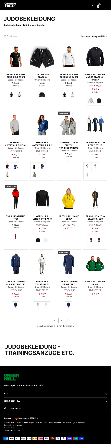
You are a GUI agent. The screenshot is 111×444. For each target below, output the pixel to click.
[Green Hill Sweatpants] (42, 264)
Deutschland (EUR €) (27, 418)
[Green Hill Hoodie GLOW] (69, 198)
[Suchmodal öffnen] (93, 5)
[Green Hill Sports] (10, 5)
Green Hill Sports (28, 422)
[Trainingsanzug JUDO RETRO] (69, 264)
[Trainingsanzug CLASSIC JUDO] (95, 198)
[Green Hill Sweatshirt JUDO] (42, 124)
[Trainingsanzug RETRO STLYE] (95, 124)
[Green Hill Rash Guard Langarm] (69, 56)
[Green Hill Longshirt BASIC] (42, 198)
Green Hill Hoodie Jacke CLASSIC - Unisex (95, 77)
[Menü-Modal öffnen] (106, 5)
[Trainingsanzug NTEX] (16, 198)
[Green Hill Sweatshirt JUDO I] (16, 124)
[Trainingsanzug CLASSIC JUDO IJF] (16, 264)
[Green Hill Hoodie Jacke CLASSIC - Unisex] (95, 56)
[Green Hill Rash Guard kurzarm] (16, 56)
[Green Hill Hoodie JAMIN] (95, 264)
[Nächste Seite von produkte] (67, 320)
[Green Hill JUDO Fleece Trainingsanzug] (69, 124)
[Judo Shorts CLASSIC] (42, 56)
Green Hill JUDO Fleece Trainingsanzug (68, 145)
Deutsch (7, 418)
